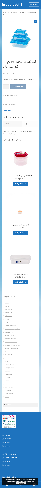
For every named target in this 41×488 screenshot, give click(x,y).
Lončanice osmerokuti (11, 342)
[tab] (20, 105)
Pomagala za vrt (9, 368)
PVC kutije (7, 377)
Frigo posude (14, 12)
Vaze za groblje (9, 387)
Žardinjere (8, 390)
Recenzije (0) (7, 110)
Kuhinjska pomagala (10, 326)
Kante (6, 322)
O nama (7, 461)
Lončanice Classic (10, 335)
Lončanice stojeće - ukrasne (12, 345)
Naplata (7, 442)
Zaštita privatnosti (11, 458)
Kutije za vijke (9, 332)
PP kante (7, 371)
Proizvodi (8, 435)
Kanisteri (7, 319)
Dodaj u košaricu (18, 86)
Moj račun (8, 439)
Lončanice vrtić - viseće (11, 348)
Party (6, 361)
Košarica (7, 446)
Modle (6, 351)
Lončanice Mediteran (10, 338)
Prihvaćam (21, 483)
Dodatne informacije (9, 105)
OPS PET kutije (9, 355)
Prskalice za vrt (9, 374)
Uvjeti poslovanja (10, 454)
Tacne (6, 384)
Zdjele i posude (9, 394)
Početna (7, 12)
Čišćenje (7, 306)
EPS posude (8, 309)
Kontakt (7, 465)
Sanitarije (7, 381)
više (33, 481)
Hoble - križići (8, 316)
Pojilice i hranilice (9, 364)
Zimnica (7, 397)
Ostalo (7, 358)
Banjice (7, 303)
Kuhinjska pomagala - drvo (12, 329)
